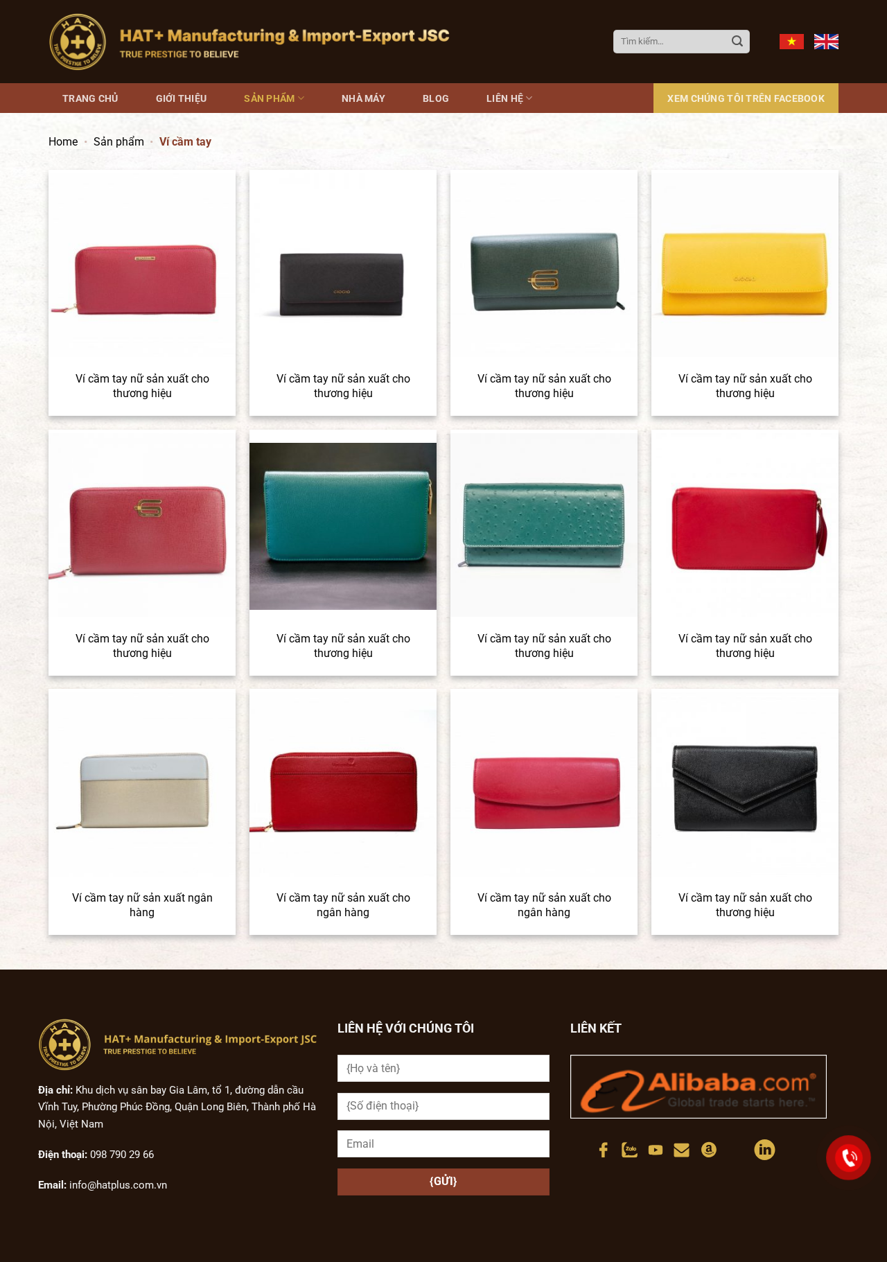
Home (63, 141)
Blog (436, 98)
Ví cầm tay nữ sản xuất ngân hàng (142, 905)
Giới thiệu (181, 98)
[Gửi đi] (737, 41)
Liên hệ (504, 98)
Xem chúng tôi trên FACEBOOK (746, 98)
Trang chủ (90, 98)
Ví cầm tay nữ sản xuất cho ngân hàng (343, 905)
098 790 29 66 (120, 1154)
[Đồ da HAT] (249, 41)
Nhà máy (363, 98)
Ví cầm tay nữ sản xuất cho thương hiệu (142, 386)
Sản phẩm (269, 98)
